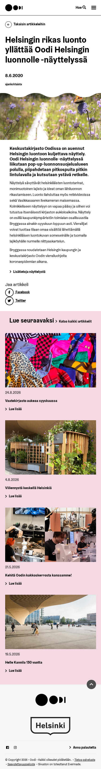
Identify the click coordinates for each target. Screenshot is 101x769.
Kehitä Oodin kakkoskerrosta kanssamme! (38, 575)
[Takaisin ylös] (91, 684)
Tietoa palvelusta (84, 760)
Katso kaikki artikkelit (75, 321)
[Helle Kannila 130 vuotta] (50, 622)
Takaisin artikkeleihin (29, 24)
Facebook (22, 292)
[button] (93, 7)
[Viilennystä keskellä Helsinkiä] (50, 447)
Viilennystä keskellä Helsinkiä (28, 488)
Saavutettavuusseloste (21, 764)
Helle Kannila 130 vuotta (23, 662)
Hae (79, 7)
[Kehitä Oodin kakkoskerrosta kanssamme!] (50, 535)
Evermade (74, 764)
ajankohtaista (13, 84)
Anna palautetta (84, 747)
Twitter (20, 300)
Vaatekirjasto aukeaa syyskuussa (31, 400)
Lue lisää (15, 409)
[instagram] (15, 747)
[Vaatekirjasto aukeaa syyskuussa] (50, 360)
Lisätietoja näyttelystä (29, 272)
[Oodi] (14, 7)
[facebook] (7, 747)
